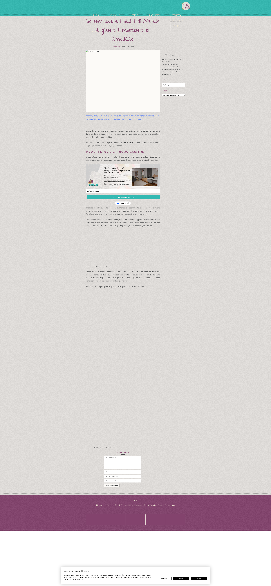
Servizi (135, 15)
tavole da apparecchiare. (103, 137)
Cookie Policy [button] (123, 577)
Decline (181, 578)
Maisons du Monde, (117, 208)
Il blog (95, 15)
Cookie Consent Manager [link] (71, 571)
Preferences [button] (80, 579)
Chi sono (115, 15)
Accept (199, 578)
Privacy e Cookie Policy (166, 505)
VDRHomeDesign (169, 55)
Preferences (163, 578)
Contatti (124, 505)
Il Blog (130, 505)
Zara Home (121, 272)
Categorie (115, 31)
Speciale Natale (130, 47)
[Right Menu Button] (270, 532)
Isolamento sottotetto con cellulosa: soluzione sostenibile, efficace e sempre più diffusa (173, 72)
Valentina (124, 47)
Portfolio (94, 31)
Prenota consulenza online (176, 20)
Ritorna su (100, 505)
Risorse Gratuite (150, 505)
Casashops (110, 272)
